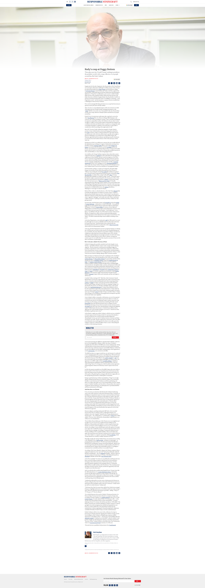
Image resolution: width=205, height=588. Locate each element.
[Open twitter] (70, 2)
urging (96, 291)
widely (106, 358)
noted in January (88, 499)
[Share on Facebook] (111, 83)
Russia (103, 89)
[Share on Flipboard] (117, 83)
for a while (104, 171)
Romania (102, 269)
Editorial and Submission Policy (78, 579)
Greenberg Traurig (98, 260)
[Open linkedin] (117, 585)
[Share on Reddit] (114, 83)
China (100, 89)
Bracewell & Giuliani (100, 259)
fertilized (99, 155)
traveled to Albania (107, 361)
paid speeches (91, 351)
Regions (117, 5)
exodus (117, 202)
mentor (106, 179)
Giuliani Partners (89, 259)
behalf (91, 282)
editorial (116, 191)
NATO (112, 415)
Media (106, 5)
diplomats (92, 204)
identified (87, 456)
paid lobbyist (96, 269)
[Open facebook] (72, 2)
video (110, 175)
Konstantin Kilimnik (112, 163)
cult (115, 358)
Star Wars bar (91, 118)
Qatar (86, 271)
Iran (88, 132)
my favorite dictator (90, 91)
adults (86, 111)
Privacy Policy (70, 579)
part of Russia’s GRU (106, 456)
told (106, 220)
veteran (87, 204)
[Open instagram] (114, 585)
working (87, 282)
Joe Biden (109, 147)
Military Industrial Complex (89, 5)
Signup (137, 581)
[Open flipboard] (75, 2)
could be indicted (105, 497)
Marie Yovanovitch (114, 225)
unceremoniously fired (95, 522)
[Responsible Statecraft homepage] (75, 576)
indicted (103, 453)
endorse (106, 187)
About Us (65, 579)
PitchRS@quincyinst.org (93, 579)
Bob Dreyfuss (88, 82)
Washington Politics (99, 5)
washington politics (88, 80)
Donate (136, 5)
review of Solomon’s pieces (104, 472)
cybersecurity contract (113, 269)
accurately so (108, 202)
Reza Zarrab (87, 303)
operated (91, 274)
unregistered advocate (96, 287)
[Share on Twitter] (109, 83)
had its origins (100, 440)
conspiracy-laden (98, 145)
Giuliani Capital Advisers (95, 262)
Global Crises (111, 5)
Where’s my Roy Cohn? (104, 181)
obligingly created (89, 518)
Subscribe (68, 5)
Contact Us (86, 579)
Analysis (86, 78)
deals (91, 271)
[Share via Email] (119, 83)
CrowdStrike (113, 435)
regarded (110, 358)
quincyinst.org (136, 1)
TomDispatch (112, 525)
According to (88, 306)
